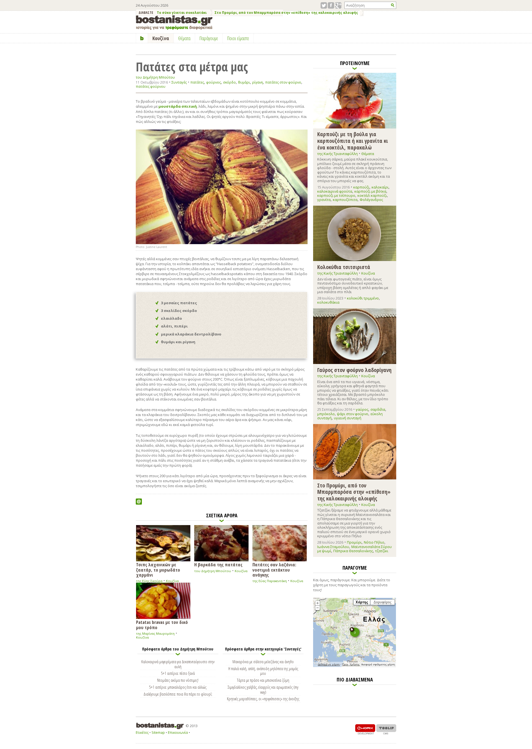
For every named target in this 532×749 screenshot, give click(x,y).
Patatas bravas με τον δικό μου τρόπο (162, 624)
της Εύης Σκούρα (149, 581)
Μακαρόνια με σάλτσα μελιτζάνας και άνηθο (263, 661)
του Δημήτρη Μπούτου (155, 77)
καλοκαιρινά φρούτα (334, 191)
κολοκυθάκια (328, 302)
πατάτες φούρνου (150, 86)
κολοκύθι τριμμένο (363, 298)
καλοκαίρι (380, 187)
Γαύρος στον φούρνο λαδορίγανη (354, 369)
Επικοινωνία (178, 732)
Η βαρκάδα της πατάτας (218, 564)
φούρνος (213, 82)
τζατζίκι (381, 550)
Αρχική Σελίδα (142, 38)
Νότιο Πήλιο (374, 542)
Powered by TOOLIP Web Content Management (386, 729)
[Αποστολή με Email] (139, 502)
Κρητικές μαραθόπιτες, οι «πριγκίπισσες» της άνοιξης (263, 698)
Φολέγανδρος (371, 199)
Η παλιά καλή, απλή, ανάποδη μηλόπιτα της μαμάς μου (263, 671)
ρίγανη (257, 82)
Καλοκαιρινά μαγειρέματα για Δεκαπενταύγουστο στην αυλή (177, 664)
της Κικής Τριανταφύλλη (337, 153)
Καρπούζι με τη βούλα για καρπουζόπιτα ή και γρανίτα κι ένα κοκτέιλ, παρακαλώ (352, 140)
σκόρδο (229, 82)
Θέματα (367, 153)
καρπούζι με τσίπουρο (336, 195)
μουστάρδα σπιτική (177, 106)
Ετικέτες (142, 732)
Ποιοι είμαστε (238, 38)
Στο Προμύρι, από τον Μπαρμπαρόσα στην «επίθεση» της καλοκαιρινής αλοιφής (286, 13)
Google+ (338, 5)
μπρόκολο (326, 413)
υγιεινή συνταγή (347, 417)
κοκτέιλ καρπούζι (372, 195)
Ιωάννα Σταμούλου (333, 546)
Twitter (324, 5)
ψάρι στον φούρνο (352, 413)
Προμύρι (354, 542)
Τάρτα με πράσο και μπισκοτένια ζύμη (263, 680)
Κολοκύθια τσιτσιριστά (343, 266)
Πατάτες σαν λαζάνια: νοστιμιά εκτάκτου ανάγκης (274, 569)
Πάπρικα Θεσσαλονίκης (353, 550)
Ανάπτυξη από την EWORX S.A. (365, 729)
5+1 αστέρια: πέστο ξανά (178, 673)
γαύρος (362, 409)
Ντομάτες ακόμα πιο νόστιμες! (177, 680)
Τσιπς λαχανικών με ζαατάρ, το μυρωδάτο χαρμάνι (158, 569)
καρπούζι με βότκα (370, 191)
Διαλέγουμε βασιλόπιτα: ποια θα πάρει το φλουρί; (178, 694)
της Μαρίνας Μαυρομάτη (155, 633)
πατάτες (197, 82)
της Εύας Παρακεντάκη (269, 581)
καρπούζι (361, 187)
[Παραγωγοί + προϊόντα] (354, 665)
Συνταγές (179, 82)
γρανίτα (324, 199)
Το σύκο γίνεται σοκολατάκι (182, 13)
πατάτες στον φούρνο (283, 82)
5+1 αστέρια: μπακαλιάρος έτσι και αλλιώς (177, 687)
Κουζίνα (172, 581)
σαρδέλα (377, 409)
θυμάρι (244, 82)
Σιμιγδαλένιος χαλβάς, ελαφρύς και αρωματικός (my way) (263, 689)
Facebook (331, 5)
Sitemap (158, 732)
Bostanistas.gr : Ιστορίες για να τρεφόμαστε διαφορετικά (174, 22)
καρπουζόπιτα (345, 199)
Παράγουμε (209, 38)
